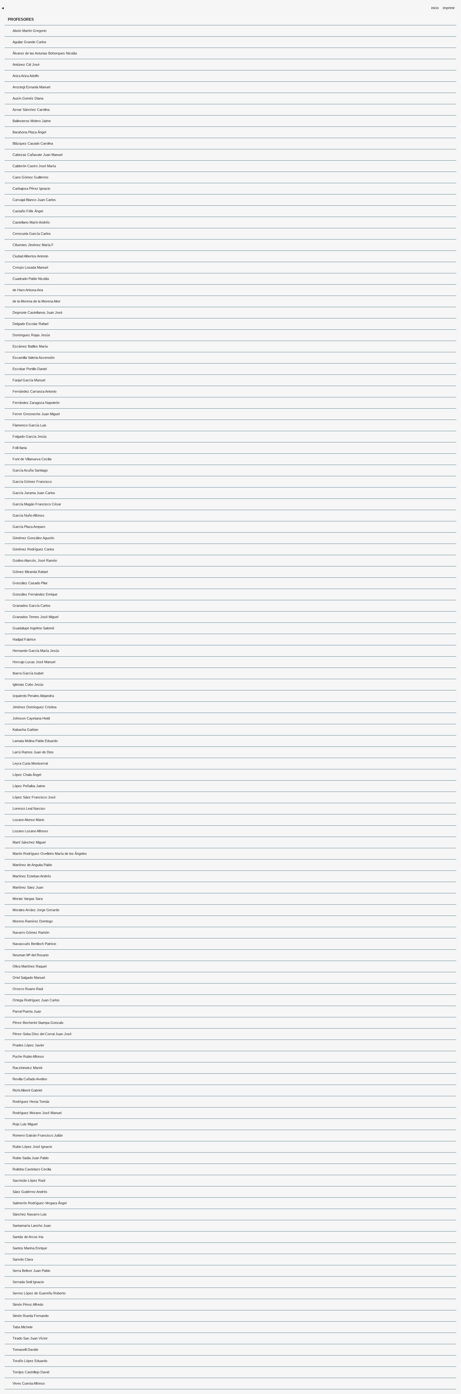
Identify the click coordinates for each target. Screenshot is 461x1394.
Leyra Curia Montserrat (30, 763)
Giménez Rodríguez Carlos (33, 549)
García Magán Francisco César (37, 504)
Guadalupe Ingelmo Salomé (33, 628)
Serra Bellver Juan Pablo (31, 1271)
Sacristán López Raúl (29, 1180)
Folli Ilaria (20, 448)
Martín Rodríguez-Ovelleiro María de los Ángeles (50, 853)
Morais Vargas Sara (28, 899)
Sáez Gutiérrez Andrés (30, 1192)
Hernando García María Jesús (36, 651)
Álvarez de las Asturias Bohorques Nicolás (45, 53)
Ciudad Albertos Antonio (30, 256)
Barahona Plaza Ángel (29, 132)
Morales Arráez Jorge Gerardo (36, 910)
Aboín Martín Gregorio (29, 31)
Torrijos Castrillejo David (31, 1372)
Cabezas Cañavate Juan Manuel (37, 155)
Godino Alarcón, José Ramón (35, 560)
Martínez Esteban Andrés (32, 876)
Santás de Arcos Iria (28, 1237)
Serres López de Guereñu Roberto (39, 1293)
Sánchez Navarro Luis (30, 1214)
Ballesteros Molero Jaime (32, 121)
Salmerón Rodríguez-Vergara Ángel (39, 1203)
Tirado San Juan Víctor (30, 1338)
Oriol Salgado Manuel (29, 977)
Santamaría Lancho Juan (32, 1225)
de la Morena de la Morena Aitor (37, 301)
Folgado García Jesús (30, 436)
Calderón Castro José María (34, 166)
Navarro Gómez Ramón (31, 932)
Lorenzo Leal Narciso (29, 808)
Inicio (435, 8)
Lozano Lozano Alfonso (30, 831)
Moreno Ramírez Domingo (33, 921)
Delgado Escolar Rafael (30, 324)
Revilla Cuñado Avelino (30, 1079)
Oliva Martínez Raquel (29, 966)
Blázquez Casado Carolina (33, 143)
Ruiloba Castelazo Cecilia (32, 1169)
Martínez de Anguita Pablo (32, 865)
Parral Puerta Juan (27, 1011)
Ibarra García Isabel (28, 673)
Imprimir (449, 8)
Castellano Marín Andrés (31, 222)
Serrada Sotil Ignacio (28, 1282)
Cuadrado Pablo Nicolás (31, 279)
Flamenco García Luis (29, 425)
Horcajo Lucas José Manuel (34, 662)
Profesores (21, 19)
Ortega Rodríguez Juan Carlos (36, 1000)
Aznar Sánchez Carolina (31, 109)
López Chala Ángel (27, 775)
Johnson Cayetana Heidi (31, 718)
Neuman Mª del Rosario (31, 955)
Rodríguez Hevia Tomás (31, 1101)
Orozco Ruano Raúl (28, 989)
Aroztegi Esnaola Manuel (31, 87)
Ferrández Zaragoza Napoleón (36, 403)
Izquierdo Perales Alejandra (33, 696)
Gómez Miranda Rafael (30, 572)
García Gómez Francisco (32, 481)
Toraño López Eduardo (30, 1361)
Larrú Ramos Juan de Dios (33, 752)
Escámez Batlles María (30, 346)
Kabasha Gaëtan (25, 729)
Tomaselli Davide (25, 1349)
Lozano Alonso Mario (28, 820)
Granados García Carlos (31, 605)
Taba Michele (23, 1327)
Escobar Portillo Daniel (30, 369)
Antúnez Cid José (26, 64)
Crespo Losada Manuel (30, 267)
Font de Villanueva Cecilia (32, 459)
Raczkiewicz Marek (28, 1068)
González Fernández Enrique (35, 594)
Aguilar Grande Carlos (29, 42)
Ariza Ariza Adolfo (26, 76)
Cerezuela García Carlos (32, 233)
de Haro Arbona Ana (28, 290)
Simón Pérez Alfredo (28, 1304)
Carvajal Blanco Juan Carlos (34, 200)
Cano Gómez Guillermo (30, 177)
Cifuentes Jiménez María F (33, 245)
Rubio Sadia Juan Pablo (31, 1158)
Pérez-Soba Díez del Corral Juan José (42, 1034)
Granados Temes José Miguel (35, 617)
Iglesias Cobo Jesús (28, 684)
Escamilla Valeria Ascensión (34, 357)
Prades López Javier (28, 1045)
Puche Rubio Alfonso (28, 1056)
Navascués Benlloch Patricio (34, 944)
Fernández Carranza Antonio (34, 391)
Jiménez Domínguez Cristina (34, 707)
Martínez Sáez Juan (28, 887)
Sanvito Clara (23, 1259)
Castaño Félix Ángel (28, 211)
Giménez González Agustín (33, 538)
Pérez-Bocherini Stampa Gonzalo (38, 1023)
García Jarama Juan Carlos (34, 493)
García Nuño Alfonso (28, 515)
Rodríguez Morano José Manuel (37, 1113)
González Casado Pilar (30, 583)
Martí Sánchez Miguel (29, 842)
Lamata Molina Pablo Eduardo (35, 741)
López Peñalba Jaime (29, 786)
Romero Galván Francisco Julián (38, 1135)
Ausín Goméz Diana (28, 98)
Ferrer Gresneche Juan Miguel (36, 414)
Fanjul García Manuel (29, 380)
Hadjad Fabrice (24, 639)
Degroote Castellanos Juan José (37, 312)
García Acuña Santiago (30, 470)
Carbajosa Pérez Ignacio (31, 188)
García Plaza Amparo (29, 527)
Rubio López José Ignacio (32, 1147)
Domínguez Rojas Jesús (31, 335)
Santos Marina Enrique (30, 1248)
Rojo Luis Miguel (25, 1124)
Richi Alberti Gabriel (27, 1090)
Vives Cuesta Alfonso (29, 1383)
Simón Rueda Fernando (31, 1316)
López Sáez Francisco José (34, 797)
